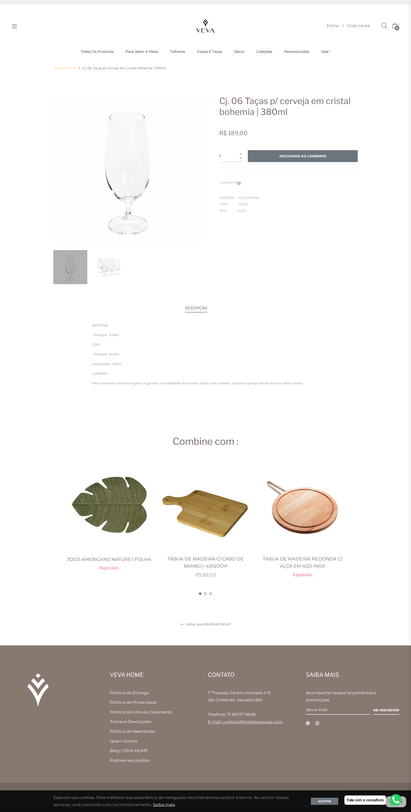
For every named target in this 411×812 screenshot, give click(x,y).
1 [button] (200, 593)
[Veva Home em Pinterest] (308, 723)
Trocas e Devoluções (130, 721)
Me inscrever (386, 710)
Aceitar (324, 801)
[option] (108, 520)
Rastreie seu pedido (130, 760)
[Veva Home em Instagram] (317, 723)
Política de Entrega (129, 692)
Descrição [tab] (196, 308)
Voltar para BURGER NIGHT (208, 624)
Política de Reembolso (133, 731)
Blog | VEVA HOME (129, 750)
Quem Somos (123, 741)
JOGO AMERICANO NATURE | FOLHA (109, 559)
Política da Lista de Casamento (141, 712)
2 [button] (205, 593)
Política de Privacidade (133, 702)
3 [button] (210, 593)
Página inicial (65, 68)
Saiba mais (164, 804)
